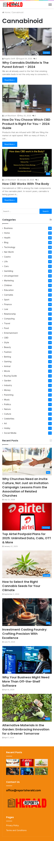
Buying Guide (10, 376)
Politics (7, 404)
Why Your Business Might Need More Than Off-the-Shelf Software (25, 681)
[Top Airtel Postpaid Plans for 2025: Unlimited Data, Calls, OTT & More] (26, 762)
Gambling (8, 271)
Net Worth (9, 252)
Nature (7, 409)
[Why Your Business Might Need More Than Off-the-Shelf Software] (26, 771)
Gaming (7, 361)
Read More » (9, 80)
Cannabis (8, 295)
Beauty (7, 347)
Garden (7, 380)
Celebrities (9, 418)
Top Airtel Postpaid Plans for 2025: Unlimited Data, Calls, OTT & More (26, 538)
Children (8, 285)
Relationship (10, 314)
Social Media (10, 433)
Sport (6, 299)
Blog (6, 242)
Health (7, 237)
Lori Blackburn (10, 115)
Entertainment (11, 333)
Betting (7, 357)
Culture (7, 414)
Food (6, 328)
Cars (6, 266)
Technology (9, 247)
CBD (6, 337)
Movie (7, 371)
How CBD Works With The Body (25, 184)
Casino (7, 257)
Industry (8, 385)
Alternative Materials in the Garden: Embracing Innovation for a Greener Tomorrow (25, 729)
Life (6, 261)
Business (8, 228)
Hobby (7, 428)
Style (6, 342)
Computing (9, 318)
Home (7, 12)
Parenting (8, 395)
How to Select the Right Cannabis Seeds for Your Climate (21, 586)
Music (7, 399)
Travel (7, 323)
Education (9, 290)
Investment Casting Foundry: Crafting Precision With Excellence (24, 633)
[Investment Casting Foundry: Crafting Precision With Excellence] (12, 771)
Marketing (9, 280)
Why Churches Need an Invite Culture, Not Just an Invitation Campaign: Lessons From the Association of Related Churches (25, 487)
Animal (7, 366)
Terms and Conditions (16, 830)
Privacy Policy (12, 825)
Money (7, 390)
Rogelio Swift (9, 58)
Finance (8, 304)
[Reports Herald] (12, 4)
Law (6, 309)
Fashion (8, 352)
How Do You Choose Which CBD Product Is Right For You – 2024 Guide (26, 124)
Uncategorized (11, 276)
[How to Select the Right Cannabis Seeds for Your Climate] (41, 762)
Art (5, 423)
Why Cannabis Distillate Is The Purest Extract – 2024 (25, 65)
